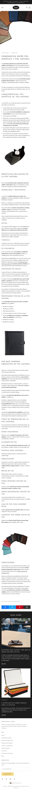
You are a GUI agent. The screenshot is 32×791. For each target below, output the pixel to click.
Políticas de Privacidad (7, 743)
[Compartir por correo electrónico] (26, 607)
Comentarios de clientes (7, 753)
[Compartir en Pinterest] (19, 607)
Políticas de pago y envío (7, 740)
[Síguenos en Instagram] (10, 779)
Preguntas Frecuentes (6, 738)
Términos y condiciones (7, 745)
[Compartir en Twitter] (12, 607)
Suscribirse (7, 774)
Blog (3, 756)
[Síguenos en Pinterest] (14, 779)
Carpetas (14, 52)
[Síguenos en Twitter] (6, 779)
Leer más (4, 663)
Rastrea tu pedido (6, 748)
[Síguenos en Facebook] (2, 779)
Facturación (4, 751)
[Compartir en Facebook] (5, 607)
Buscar (3, 735)
